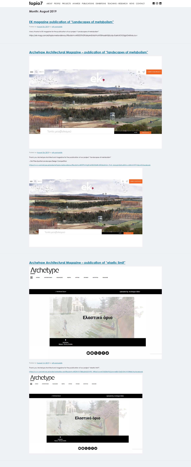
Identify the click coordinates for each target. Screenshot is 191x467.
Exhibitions (101, 3)
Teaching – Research (118, 3)
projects (66, 3)
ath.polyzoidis (57, 27)
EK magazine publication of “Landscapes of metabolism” (71, 22)
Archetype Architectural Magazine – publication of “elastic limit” (77, 262)
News (131, 3)
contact (140, 3)
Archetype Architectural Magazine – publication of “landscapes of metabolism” (88, 52)
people (57, 3)
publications (88, 3)
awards (76, 3)
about (49, 3)
